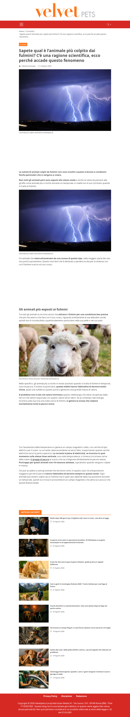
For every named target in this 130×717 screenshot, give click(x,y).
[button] (109, 24)
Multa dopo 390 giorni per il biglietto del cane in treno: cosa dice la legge (79, 518)
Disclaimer (66, 696)
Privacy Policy (50, 696)
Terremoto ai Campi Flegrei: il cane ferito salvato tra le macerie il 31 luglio (80, 628)
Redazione (81, 696)
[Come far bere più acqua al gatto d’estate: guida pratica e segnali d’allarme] (34, 570)
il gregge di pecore (40, 459)
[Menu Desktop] (21, 24)
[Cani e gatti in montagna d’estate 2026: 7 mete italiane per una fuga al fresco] (34, 592)
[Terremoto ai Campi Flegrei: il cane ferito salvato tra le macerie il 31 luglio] (34, 635)
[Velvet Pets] (65, 10)
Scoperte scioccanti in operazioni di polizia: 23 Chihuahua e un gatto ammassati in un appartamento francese (77, 541)
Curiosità (23, 44)
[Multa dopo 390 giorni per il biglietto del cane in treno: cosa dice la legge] (34, 526)
